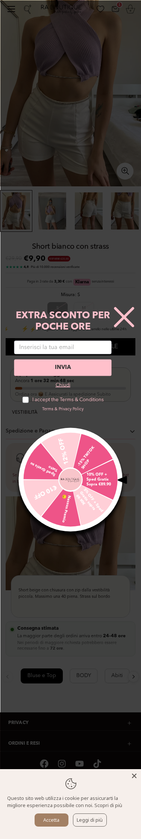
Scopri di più (108, 805)
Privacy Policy (71, 409)
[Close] (134, 776)
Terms (47, 409)
